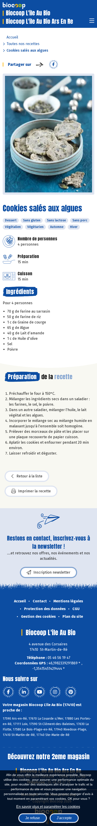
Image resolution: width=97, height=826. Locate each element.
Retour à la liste (29, 476)
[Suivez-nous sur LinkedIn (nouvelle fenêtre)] (24, 692)
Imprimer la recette (34, 491)
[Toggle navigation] (91, 22)
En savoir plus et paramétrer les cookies (48, 807)
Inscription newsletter (51, 572)
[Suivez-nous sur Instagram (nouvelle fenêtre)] (55, 692)
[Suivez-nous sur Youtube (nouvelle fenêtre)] (39, 692)
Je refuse (32, 818)
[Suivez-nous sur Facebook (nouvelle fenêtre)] (8, 692)
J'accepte (64, 818)
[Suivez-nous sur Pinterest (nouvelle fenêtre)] (70, 692)
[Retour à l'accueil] (21, 5)
